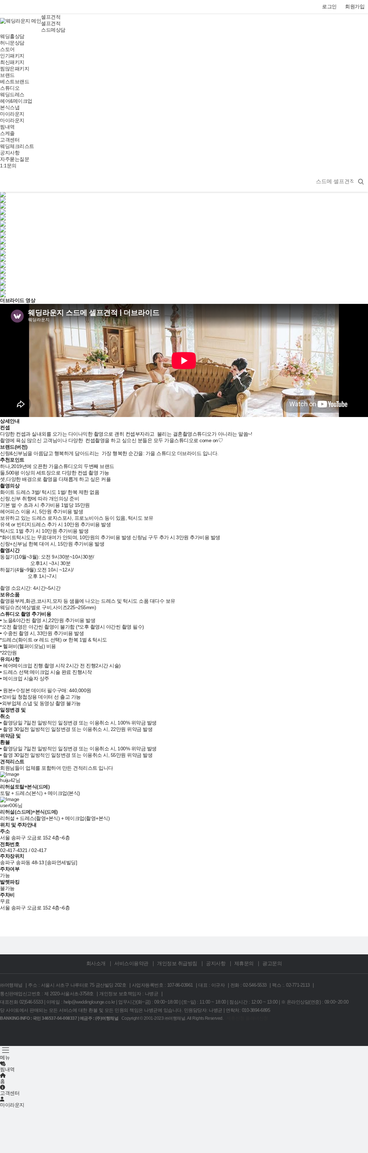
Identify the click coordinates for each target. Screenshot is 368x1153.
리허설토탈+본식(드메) (25, 786)
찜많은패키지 (14, 68)
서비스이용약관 (131, 963)
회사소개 (96, 963)
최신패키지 (12, 62)
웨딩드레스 (12, 94)
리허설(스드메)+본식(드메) (29, 812)
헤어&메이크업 (16, 101)
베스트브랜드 (14, 81)
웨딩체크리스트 (17, 146)
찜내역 (7, 127)
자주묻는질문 (14, 159)
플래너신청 (256, 1018)
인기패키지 (12, 56)
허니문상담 (12, 43)
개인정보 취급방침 (177, 963)
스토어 (7, 49)
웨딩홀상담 (12, 36)
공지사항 (9, 153)
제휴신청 (235, 1018)
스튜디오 (9, 88)
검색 (359, 10)
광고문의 (272, 963)
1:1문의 (8, 165)
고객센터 (9, 140)
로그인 (329, 6)
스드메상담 (53, 30)
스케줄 (7, 133)
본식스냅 (9, 107)
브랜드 (7, 75)
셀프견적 (50, 17)
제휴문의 (244, 963)
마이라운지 (12, 114)
